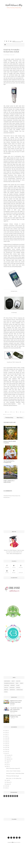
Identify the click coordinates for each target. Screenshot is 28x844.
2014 (6, 753)
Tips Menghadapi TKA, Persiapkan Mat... (9, 461)
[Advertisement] (14, 23)
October (8, 757)
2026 (6, 730)
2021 (6, 740)
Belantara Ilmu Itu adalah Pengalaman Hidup (15, 716)
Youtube (6, 572)
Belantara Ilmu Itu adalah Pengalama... (10, 442)
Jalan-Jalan (6, 685)
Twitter (13, 567)
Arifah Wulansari (7, 54)
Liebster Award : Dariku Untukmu (13, 771)
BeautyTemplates (17, 842)
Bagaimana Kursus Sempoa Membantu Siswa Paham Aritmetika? (16, 702)
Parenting (6, 689)
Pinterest (13, 572)
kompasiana (21, 572)
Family (17, 683)
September (8, 759)
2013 (6, 786)
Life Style (9, 414)
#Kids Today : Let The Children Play (13, 778)
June (7, 764)
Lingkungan (12, 687)
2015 (6, 751)
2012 (6, 788)
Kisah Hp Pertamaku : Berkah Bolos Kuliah (15, 773)
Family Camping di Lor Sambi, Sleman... (9, 481)
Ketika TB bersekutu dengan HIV (13, 768)
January (7, 784)
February (8, 782)
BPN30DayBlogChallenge (9, 683)
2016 (6, 749)
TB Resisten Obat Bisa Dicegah (12, 776)
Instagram (21, 567)
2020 (6, 742)
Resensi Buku (12, 689)
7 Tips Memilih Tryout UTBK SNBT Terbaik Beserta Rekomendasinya (16, 709)
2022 (6, 738)
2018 (6, 745)
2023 (6, 736)
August (7, 761)
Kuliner (17, 685)
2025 (6, 732)
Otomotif (18, 687)
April (7, 780)
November (8, 755)
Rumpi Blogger (19, 689)
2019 (6, 743)
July (7, 763)
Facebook (7, 567)
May (7, 766)
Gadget (21, 683)
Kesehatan (13, 685)
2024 (6, 734)
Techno (5, 691)
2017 (6, 747)
